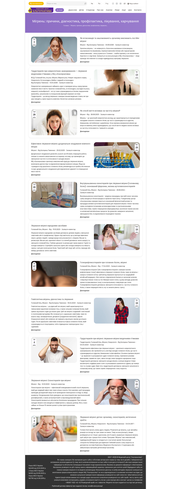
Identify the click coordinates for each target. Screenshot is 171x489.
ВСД (32, 78)
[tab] (95, 486)
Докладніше (84, 62)
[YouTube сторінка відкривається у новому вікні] (120, 3)
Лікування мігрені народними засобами (49, 225)
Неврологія (35, 80)
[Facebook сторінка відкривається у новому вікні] (113, 3)
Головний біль (40, 78)
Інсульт (48, 78)
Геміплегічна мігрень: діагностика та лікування (52, 299)
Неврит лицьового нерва (77, 78)
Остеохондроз (45, 80)
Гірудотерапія (85, 342)
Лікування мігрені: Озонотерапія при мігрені (51, 380)
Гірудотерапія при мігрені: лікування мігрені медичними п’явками (109, 338)
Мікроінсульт (62, 78)
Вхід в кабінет (134, 4)
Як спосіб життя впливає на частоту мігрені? (100, 110)
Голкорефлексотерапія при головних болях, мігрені (103, 262)
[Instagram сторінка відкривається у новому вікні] (116, 3)
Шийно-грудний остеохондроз (62, 80)
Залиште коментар (122, 45)
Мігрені (82, 45)
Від (95, 45)
